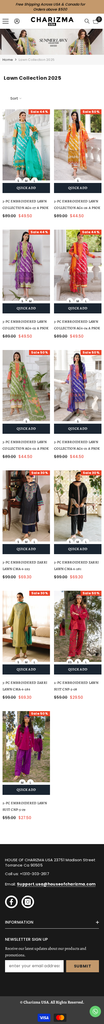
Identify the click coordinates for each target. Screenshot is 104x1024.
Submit (82, 966)
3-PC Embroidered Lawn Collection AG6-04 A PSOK (77, 325)
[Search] (87, 21)
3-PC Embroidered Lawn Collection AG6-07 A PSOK (26, 204)
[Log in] (17, 21)
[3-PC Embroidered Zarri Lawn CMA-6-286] (26, 626)
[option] (52, 7)
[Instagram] (27, 902)
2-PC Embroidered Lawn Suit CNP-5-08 (76, 686)
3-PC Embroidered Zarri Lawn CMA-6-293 (25, 565)
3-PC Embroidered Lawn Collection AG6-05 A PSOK (26, 325)
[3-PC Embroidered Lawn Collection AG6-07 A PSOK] (26, 144)
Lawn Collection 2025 (37, 59)
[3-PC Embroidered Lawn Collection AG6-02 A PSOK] (26, 385)
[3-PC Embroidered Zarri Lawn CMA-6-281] (77, 506)
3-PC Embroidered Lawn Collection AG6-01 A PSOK (77, 445)
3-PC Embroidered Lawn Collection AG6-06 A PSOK (77, 204)
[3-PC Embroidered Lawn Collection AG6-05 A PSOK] (26, 265)
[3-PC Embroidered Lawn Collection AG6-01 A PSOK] (77, 385)
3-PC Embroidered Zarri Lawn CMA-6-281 (76, 565)
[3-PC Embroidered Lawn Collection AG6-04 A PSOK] (77, 265)
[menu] (6, 21)
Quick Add (26, 187)
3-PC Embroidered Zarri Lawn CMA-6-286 (25, 686)
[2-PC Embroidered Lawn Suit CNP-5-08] (77, 626)
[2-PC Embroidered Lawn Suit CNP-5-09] (26, 746)
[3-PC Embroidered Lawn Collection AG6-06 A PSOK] (77, 144)
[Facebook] (11, 902)
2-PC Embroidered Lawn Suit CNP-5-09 (25, 806)
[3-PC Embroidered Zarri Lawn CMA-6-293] (26, 506)
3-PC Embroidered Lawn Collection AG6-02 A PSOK (26, 445)
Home (8, 59)
